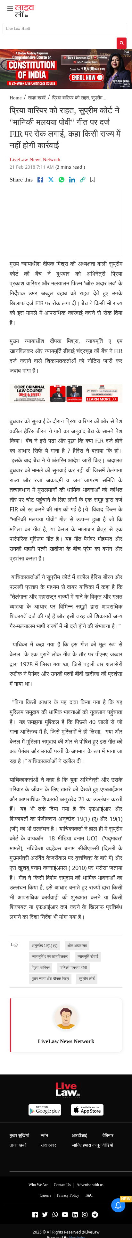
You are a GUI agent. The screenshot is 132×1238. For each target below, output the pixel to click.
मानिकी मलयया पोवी (73, 967)
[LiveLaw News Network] (66, 1017)
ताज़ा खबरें (37, 97)
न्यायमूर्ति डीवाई (88, 956)
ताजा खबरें (18, 1145)
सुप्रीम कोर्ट (87, 978)
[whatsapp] (61, 179)
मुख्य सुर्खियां (19, 1135)
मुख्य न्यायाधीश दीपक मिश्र (50, 978)
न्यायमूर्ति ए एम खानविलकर (50, 956)
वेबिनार (108, 1135)
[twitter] (51, 179)
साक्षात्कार (48, 1145)
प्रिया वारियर (41, 967)
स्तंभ (44, 1135)
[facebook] (40, 179)
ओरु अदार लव (77, 945)
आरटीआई (79, 1135)
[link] (83, 179)
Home (16, 97)
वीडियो (108, 1145)
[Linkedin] (72, 179)
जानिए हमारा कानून (87, 1145)
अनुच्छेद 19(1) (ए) (44, 945)
